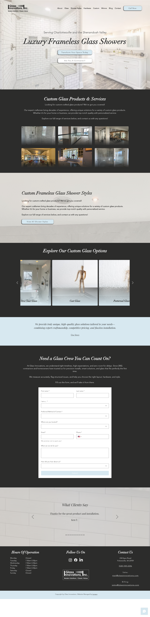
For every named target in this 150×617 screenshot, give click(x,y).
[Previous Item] (17, 282)
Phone (79, 432)
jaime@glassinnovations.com (125, 585)
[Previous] (33, 517)
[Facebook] (76, 560)
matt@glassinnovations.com (125, 575)
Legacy (95, 594)
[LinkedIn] (81, 560)
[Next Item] (133, 282)
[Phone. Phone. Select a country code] (80, 436)
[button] (87, 8)
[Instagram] (70, 560)
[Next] (117, 517)
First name (45, 391)
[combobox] (75, 405)
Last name (80, 391)
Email (43, 432)
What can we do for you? (49, 446)
